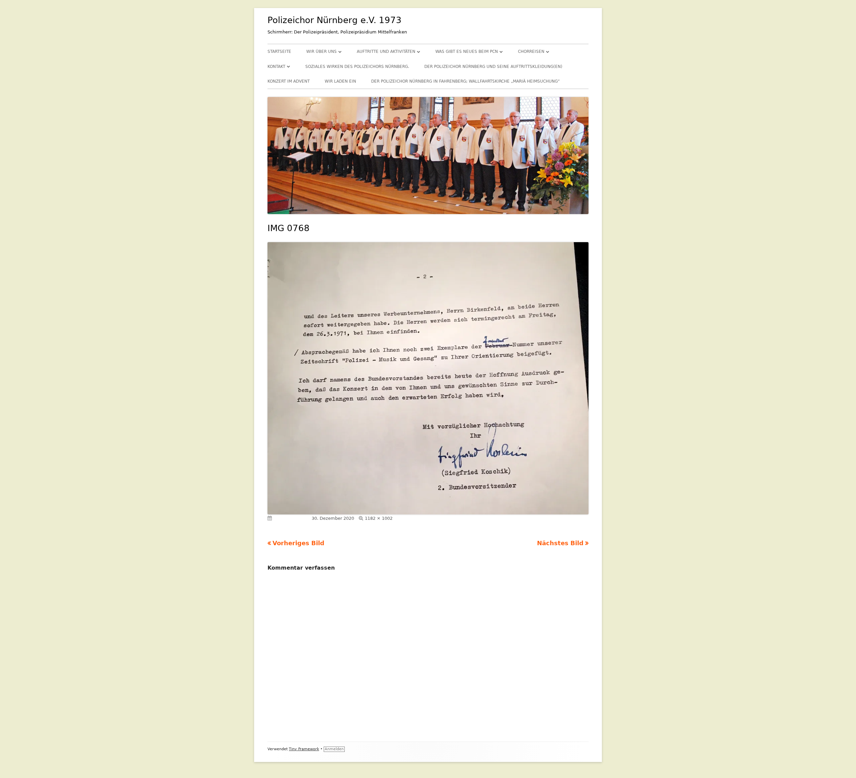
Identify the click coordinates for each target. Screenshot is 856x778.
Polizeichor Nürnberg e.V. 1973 (335, 20)
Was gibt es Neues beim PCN (466, 51)
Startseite (279, 51)
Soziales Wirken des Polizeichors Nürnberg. (357, 66)
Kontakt (276, 66)
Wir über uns (321, 51)
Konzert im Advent (289, 81)
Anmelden (334, 749)
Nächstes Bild (560, 543)
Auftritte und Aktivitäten (386, 51)
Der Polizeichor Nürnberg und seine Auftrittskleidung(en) (493, 66)
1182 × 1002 (379, 518)
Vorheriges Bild (298, 543)
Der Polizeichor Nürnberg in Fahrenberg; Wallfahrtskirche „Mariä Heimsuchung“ (465, 81)
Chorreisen (531, 51)
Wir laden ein (340, 81)
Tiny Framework (304, 749)
